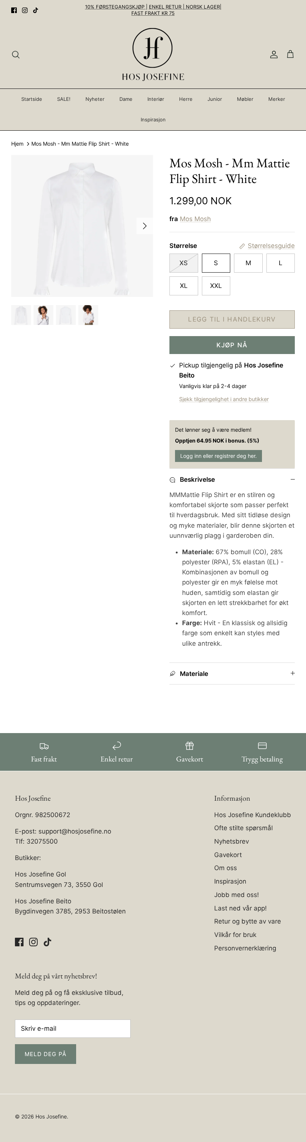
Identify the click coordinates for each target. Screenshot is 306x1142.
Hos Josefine (51, 1116)
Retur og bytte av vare (247, 921)
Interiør (155, 99)
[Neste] (145, 226)
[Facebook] (14, 10)
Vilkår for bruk (235, 934)
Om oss (225, 868)
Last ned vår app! (240, 908)
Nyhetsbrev (231, 841)
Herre (186, 99)
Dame (125, 99)
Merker (276, 99)
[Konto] (272, 54)
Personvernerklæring (245, 948)
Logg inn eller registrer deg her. (218, 456)
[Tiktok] (35, 10)
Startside (31, 99)
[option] (82, 226)
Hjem (17, 144)
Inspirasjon (153, 119)
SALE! (64, 99)
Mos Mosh (195, 219)
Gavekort (228, 855)
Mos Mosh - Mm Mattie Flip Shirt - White (80, 144)
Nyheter (94, 99)
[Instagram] (25, 10)
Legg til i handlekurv (232, 319)
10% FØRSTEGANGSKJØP (115, 7)
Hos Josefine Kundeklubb (252, 815)
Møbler (245, 99)
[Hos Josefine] (153, 54)
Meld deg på (45, 1054)
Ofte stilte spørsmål (243, 828)
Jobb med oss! (236, 895)
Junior (214, 99)
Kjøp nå (232, 345)
